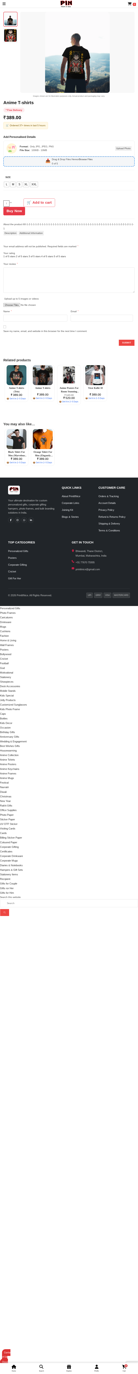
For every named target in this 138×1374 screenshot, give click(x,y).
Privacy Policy (106, 509)
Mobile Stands (8, 690)
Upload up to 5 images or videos (21, 298)
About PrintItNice (71, 496)
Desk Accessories (10, 686)
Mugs (3, 626)
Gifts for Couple (8, 883)
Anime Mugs (7, 778)
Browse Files (86, 159)
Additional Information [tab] (31, 233)
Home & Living (8, 640)
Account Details (107, 503)
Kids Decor (6, 723)
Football (4, 663)
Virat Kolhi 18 (95, 388)
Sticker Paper (7, 819)
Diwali (3, 791)
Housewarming (8, 750)
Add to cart (42, 202)
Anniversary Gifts (9, 736)
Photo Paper (7, 814)
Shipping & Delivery (109, 523)
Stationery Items (9, 874)
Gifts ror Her (7, 888)
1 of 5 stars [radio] (9, 256)
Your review (10, 264)
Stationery (5, 677)
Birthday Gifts (7, 732)
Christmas (5, 796)
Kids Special (7, 695)
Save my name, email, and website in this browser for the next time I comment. (45, 331)
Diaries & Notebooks (11, 865)
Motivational (6, 672)
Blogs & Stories (70, 516)
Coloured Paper (8, 842)
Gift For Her (14, 578)
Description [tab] (10, 233)
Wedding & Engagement (13, 741)
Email (74, 311)
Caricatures (6, 617)
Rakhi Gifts (6, 805)
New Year (5, 801)
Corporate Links (70, 503)
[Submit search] (4, 912)
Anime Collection (9, 755)
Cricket (12, 571)
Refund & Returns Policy (112, 516)
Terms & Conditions (109, 530)
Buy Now (14, 211)
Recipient (5, 879)
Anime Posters (8, 764)
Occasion (5, 727)
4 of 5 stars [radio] (47, 256)
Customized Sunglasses (13, 704)
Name (7, 311)
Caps (3, 713)
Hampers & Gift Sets (11, 869)
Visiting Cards (7, 828)
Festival (4, 782)
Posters (12, 557)
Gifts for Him (7, 892)
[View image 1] (10, 19)
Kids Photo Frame (10, 709)
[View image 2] (10, 35)
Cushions (5, 631)
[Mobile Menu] (3, 4)
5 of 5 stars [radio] (60, 256)
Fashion (4, 635)
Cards (3, 833)
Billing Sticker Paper (11, 837)
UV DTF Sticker (9, 824)
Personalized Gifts (18, 551)
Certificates (6, 851)
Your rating (9, 253)
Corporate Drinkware (11, 856)
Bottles (4, 718)
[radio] (6, 184)
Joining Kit (67, 509)
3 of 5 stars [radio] (35, 256)
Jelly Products (8, 700)
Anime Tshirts (7, 759)
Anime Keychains (9, 768)
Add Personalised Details (19, 137)
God (2, 668)
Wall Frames (7, 645)
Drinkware (5, 622)
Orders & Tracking (108, 496)
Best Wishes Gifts (10, 746)
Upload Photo (123, 148)
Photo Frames (8, 612)
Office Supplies (8, 810)
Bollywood (5, 654)
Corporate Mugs (9, 860)
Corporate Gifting (17, 564)
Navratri (4, 787)
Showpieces (6, 681)
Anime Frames (8, 773)
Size (8, 177)
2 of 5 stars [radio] (22, 256)
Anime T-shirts (42, 388)
